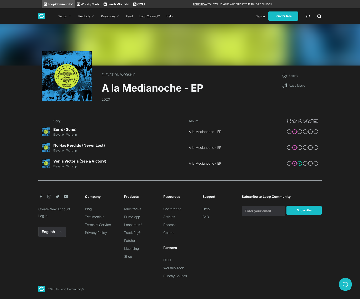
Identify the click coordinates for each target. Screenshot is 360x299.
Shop (128, 256)
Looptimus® (133, 225)
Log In (43, 216)
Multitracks (132, 209)
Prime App (132, 217)
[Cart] (307, 16)
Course (168, 233)
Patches (130, 240)
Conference (172, 209)
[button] (302, 121)
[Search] (319, 16)
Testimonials (94, 217)
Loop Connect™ (149, 16)
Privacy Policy (96, 233)
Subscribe (304, 210)
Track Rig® (132, 233)
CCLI (167, 260)
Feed (129, 16)
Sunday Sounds (175, 276)
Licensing (131, 248)
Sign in (260, 16)
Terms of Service (98, 225)
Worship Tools (174, 268)
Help (169, 16)
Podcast (169, 225)
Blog (88, 209)
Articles (169, 217)
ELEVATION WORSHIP (118, 75)
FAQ (205, 217)
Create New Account (54, 209)
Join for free (283, 16)
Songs (62, 16)
